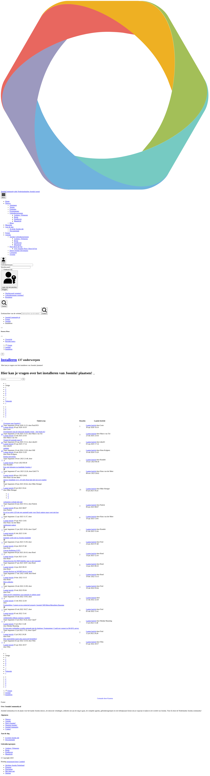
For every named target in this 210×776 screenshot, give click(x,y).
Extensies (13, 209)
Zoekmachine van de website (11, 313)
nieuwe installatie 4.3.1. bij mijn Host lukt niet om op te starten (24, 480)
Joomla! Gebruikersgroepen (19, 237)
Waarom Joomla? (11, 725)
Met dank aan (10, 771)
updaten (6, 448)
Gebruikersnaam (7, 265)
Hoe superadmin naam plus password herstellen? (20, 639)
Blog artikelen (8, 582)
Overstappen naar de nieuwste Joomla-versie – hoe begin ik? (24, 432)
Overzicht (8, 339)
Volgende (8, 401)
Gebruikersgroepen (16, 213)
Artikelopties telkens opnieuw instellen (16, 618)
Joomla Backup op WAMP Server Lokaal (17, 571)
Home (7, 201)
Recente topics (10, 341)
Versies (12, 207)
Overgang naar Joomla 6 (11, 423)
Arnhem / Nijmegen (21, 215)
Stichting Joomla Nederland (14, 765)
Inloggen (4, 289)
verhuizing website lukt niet (12, 502)
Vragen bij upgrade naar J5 (12, 440)
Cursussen (13, 252)
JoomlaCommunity (11, 727)
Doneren (8, 767)
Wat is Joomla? (10, 723)
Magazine (8, 225)
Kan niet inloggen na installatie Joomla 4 (17, 467)
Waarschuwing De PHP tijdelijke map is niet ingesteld (22, 561)
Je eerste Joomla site (17, 229)
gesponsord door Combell (16, 762)
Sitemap (8, 773)
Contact (8, 729)
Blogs (12, 223)
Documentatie (14, 231)
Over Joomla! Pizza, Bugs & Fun (25, 249)
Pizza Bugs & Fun (16, 247)
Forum (7, 233)
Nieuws (8, 203)
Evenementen (14, 211)
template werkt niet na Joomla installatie (17, 538)
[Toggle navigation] (2, 327)
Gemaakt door (102, 698)
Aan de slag (9, 227)
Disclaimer (9, 769)
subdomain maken (9, 525)
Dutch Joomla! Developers (19, 251)
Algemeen (13, 205)
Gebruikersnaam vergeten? (14, 295)
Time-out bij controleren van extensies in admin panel (21, 595)
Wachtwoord (5, 267)
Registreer (8, 297)
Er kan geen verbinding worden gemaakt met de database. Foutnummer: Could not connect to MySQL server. (41, 628)
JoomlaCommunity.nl (12, 317)
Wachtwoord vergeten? (13, 293)
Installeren (9, 360)
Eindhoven (18, 219)
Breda (16, 217)
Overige (12, 254)
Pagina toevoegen (9, 457)
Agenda (8, 235)
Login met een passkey (9, 287)
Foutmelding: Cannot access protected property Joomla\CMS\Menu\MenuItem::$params (33, 605)
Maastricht (17, 221)
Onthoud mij (8, 269)
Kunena (110, 698)
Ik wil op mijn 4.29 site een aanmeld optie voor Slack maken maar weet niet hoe (31, 512)
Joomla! (8, 321)
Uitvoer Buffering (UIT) (11, 550)
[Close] (2, 336)
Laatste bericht (8, 427)
